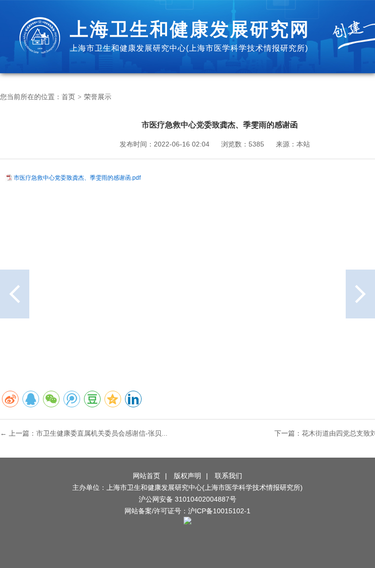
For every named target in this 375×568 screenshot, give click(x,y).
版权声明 (187, 476)
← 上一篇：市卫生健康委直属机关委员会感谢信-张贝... (83, 433)
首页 (68, 97)
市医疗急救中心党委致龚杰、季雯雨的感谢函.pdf (77, 177)
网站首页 (146, 476)
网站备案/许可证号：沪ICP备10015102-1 (187, 511)
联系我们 (228, 476)
